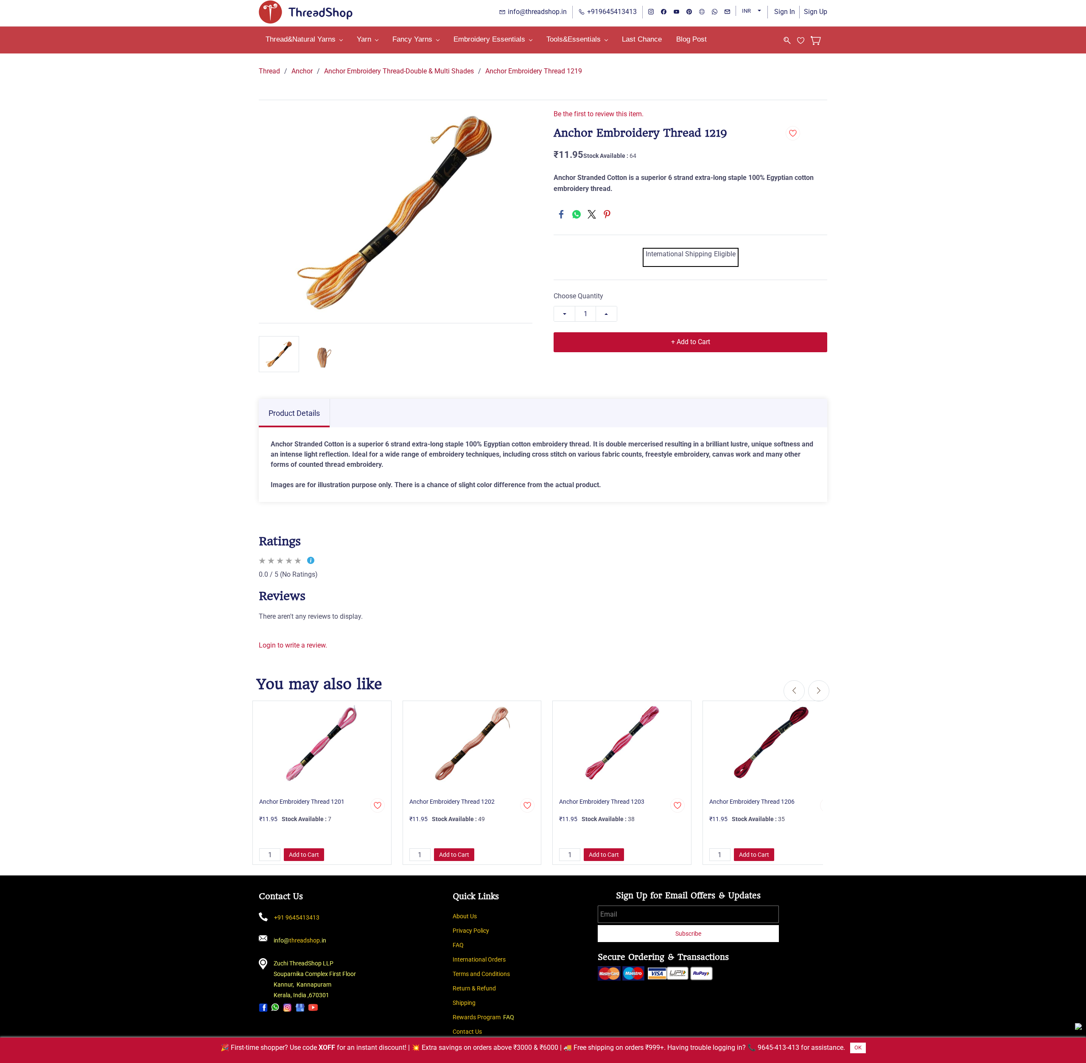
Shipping (464, 1002)
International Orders (479, 959)
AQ (460, 945)
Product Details (294, 413)
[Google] (300, 1007)
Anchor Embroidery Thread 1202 (452, 801)
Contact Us (467, 1031)
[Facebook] (561, 214)
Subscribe (688, 933)
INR (746, 11)
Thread (269, 71)
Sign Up (815, 12)
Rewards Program (477, 1017)
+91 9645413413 (296, 917)
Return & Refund (474, 988)
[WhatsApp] (576, 214)
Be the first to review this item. (599, 114)
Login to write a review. (293, 645)
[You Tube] (313, 1007)
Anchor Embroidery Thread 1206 (752, 801)
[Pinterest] (607, 214)
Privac (461, 930)
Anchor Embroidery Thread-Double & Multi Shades (399, 71)
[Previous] (794, 690)
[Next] (818, 690)
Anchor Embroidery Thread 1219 (533, 71)
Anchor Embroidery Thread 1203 (601, 801)
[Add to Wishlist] (793, 133)
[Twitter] (591, 214)
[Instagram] (287, 1007)
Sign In (784, 12)
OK (858, 1047)
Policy (481, 930)
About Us (465, 916)
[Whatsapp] (275, 1007)
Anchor (302, 71)
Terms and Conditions (481, 973)
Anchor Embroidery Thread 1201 (301, 801)
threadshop (304, 940)
